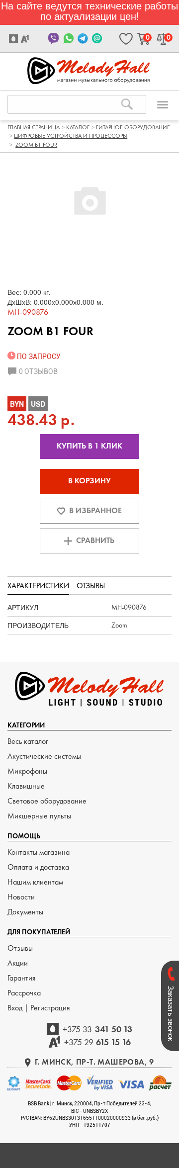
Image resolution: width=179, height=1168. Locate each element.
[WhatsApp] (68, 38)
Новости (21, 897)
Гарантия (21, 978)
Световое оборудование (47, 801)
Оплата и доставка (38, 867)
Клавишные (26, 786)
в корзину (89, 480)
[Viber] (54, 38)
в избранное (95, 510)
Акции (17, 963)
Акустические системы (44, 756)
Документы (25, 911)
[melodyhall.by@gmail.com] (97, 38)
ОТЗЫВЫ (91, 585)
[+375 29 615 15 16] (26, 38)
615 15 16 (97, 1042)
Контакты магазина (38, 852)
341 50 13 (97, 1029)
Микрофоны (27, 771)
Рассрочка (24, 993)
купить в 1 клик (89, 446)
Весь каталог (27, 741)
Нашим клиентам (35, 882)
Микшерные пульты (39, 815)
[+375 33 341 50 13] (14, 38)
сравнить (95, 540)
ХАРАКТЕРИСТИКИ (38, 585)
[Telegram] (83, 38)
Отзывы (20, 948)
